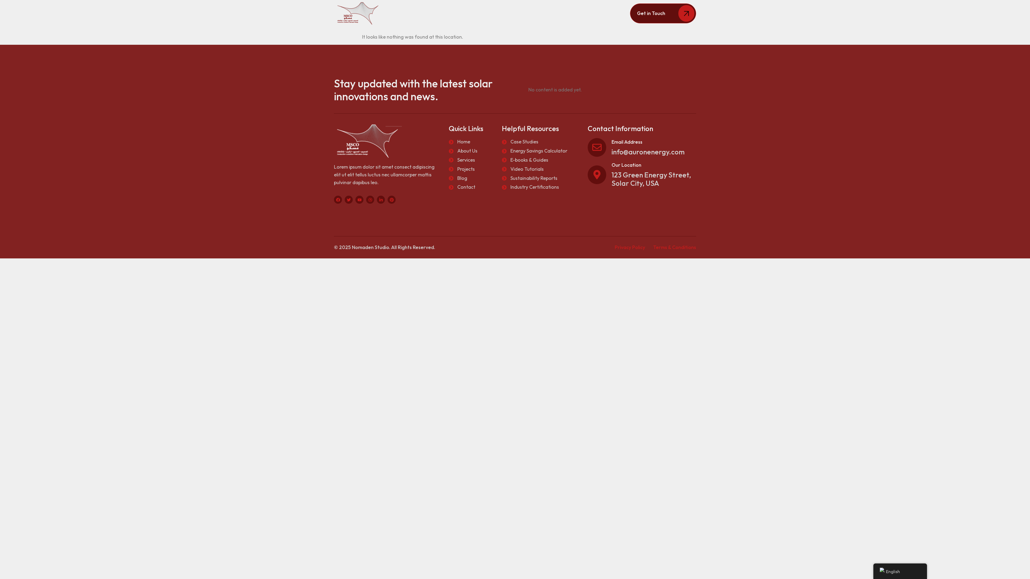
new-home (602, 13)
